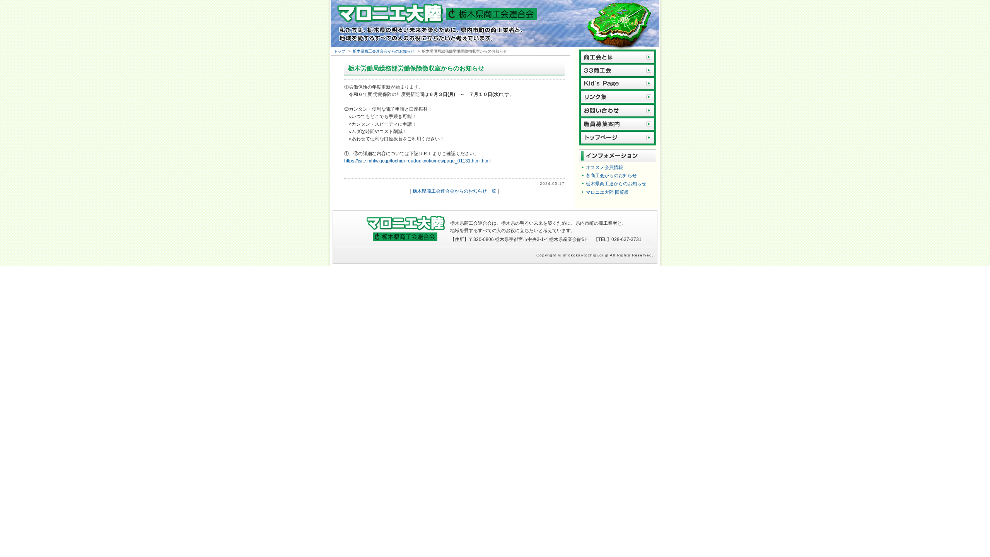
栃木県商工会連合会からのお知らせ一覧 (454, 191)
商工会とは (617, 56)
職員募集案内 (617, 124)
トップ (339, 51)
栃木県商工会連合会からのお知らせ (384, 51)
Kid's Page (617, 84)
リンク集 (617, 97)
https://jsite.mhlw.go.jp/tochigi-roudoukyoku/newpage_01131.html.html (417, 161)
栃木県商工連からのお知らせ (616, 183)
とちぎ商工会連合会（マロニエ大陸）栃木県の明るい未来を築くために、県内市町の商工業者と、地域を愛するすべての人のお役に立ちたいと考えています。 (495, 25)
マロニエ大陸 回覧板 (607, 192)
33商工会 (617, 70)
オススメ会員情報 (604, 167)
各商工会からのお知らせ (611, 175)
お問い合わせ (617, 111)
